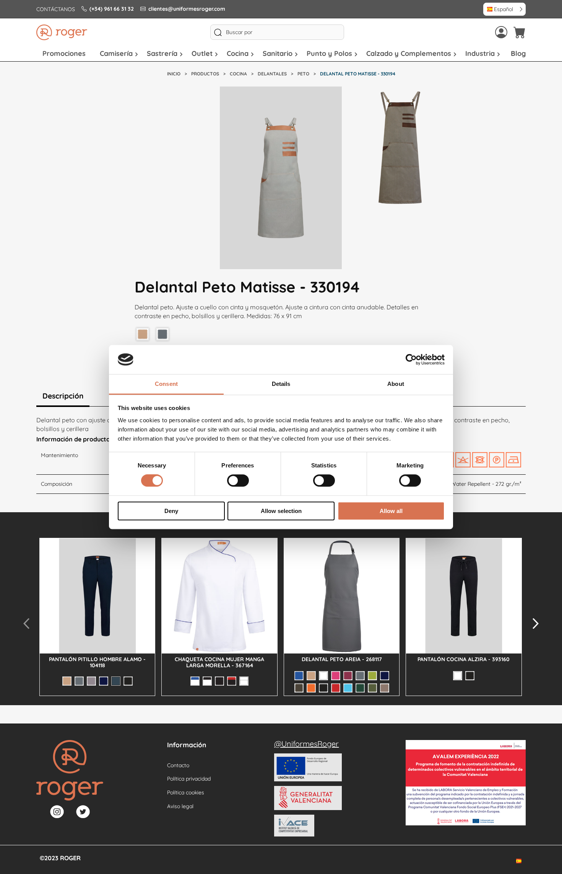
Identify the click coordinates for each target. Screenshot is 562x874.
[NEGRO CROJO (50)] (231, 681)
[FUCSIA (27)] (335, 675)
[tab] (62, 397)
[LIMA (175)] (372, 675)
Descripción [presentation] (62, 395)
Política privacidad (189, 778)
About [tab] (395, 384)
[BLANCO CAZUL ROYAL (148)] (195, 681)
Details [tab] (281, 384)
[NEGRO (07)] (128, 681)
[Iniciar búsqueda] (218, 32)
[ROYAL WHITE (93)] (244, 681)
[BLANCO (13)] (323, 675)
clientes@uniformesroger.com (186, 8)
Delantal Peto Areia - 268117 (342, 659)
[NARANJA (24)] (311, 688)
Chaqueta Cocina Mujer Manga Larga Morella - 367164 (219, 662)
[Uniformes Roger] (61, 32)
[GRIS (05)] (79, 681)
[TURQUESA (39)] (347, 688)
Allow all (391, 511)
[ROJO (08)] (335, 688)
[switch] (238, 480)
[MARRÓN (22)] (299, 688)
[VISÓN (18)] (384, 688)
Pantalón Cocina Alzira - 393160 (463, 659)
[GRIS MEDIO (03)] (91, 681)
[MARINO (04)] (103, 681)
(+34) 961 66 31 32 (111, 8)
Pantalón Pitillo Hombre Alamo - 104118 (97, 662)
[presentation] (26, 623)
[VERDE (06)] (360, 688)
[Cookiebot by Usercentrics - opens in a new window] (411, 359)
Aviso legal (180, 806)
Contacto (178, 765)
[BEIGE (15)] (66, 681)
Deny (171, 511)
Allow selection (281, 511)
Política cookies (185, 792)
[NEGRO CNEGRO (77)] (219, 681)
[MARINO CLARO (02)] (115, 681)
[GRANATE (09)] (347, 675)
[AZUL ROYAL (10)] (299, 675)
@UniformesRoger (306, 743)
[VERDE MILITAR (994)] (372, 688)
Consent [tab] (166, 384)
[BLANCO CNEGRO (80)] (207, 681)
